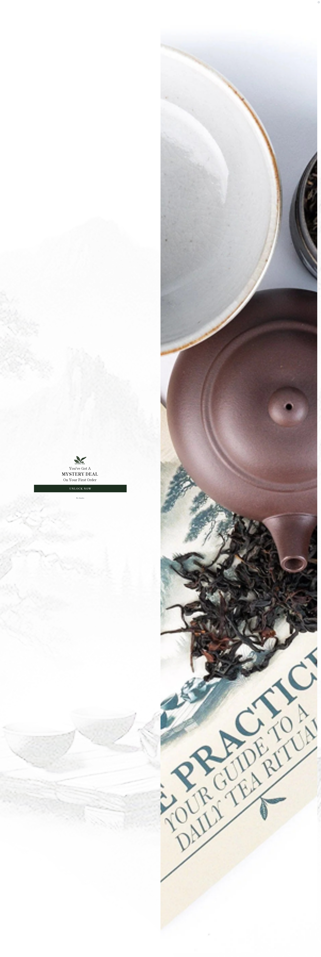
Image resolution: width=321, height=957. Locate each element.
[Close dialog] (318, 2)
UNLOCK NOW (80, 488)
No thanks (80, 498)
